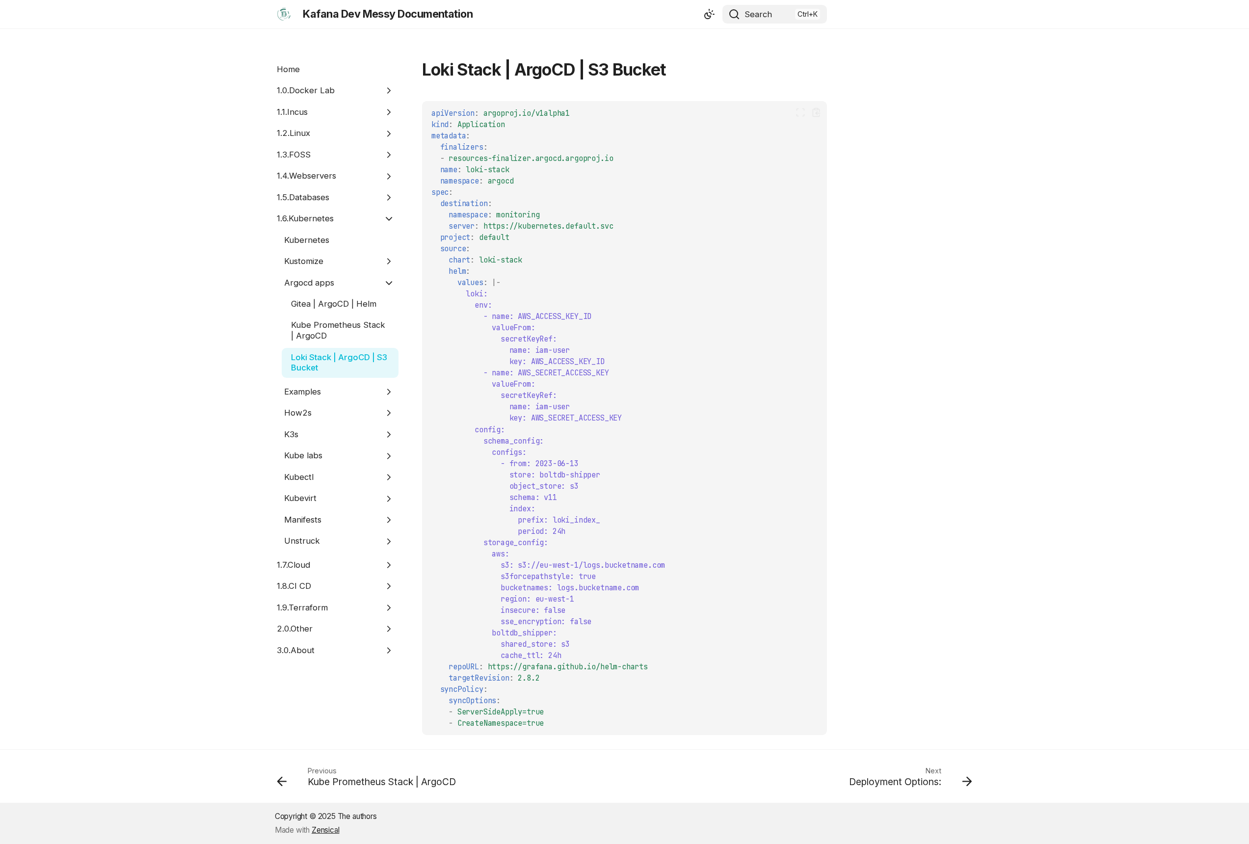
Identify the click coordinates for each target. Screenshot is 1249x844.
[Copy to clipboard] (816, 112)
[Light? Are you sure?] (709, 14)
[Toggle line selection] (800, 112)
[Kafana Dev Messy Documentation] (284, 14)
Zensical (326, 830)
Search (758, 14)
